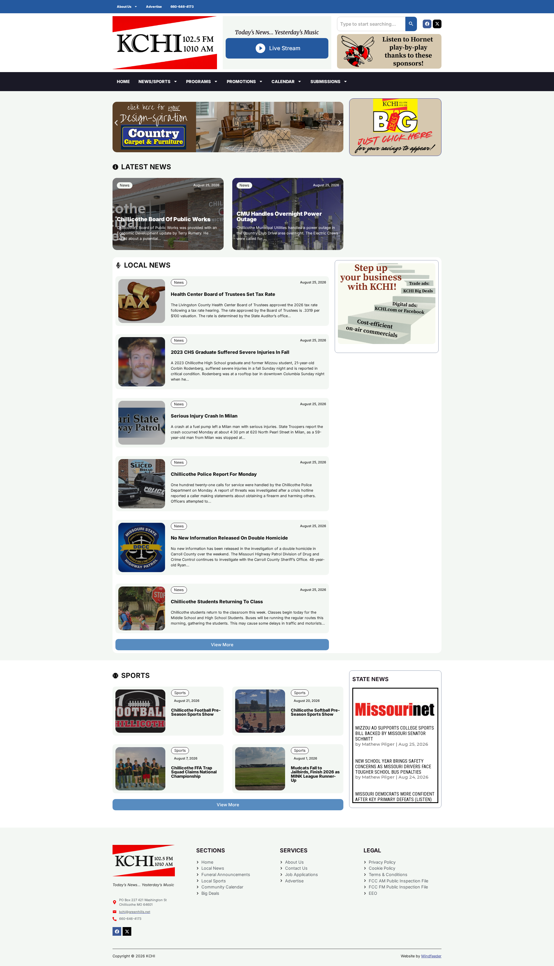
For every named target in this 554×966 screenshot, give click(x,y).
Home (123, 81)
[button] (116, 122)
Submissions (325, 81)
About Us (124, 7)
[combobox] (371, 24)
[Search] (411, 24)
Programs (198, 81)
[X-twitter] (437, 24)
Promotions (241, 81)
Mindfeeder (431, 956)
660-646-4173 (182, 7)
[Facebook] (427, 24)
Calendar (283, 81)
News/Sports (154, 81)
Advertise (154, 7)
